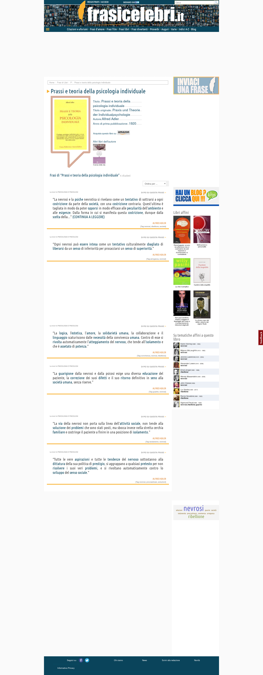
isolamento (153, 342)
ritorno (125, 378)
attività (125, 423)
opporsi (93, 208)
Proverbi (154, 29)
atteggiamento (99, 342)
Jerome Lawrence (188, 357)
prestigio (99, 464)
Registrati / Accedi (98, 2)
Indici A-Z (184, 29)
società (93, 204)
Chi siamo (118, 660)
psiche (79, 199)
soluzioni (161, 482)
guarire (156, 391)
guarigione (66, 373)
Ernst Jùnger (186, 370)
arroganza (155, 259)
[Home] (131, 13)
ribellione (155, 226)
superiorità (144, 248)
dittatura (59, 464)
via (60, 423)
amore (91, 333)
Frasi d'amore (97, 29)
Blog (193, 29)
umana (123, 333)
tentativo (131, 199)
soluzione (59, 428)
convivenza (145, 355)
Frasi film (112, 29)
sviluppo (58, 473)
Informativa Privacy (66, 667)
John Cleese (186, 383)
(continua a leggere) (88, 217)
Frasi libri (124, 29)
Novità (197, 660)
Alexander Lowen (188, 363)
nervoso (120, 342)
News (144, 660)
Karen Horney (186, 343)
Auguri (165, 29)
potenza (80, 346)
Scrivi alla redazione (171, 660)
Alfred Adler (110, 118)
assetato (65, 346)
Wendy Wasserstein (189, 376)
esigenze (64, 213)
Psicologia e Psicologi (68, 192)
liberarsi (58, 248)
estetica (77, 333)
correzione (77, 378)
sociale (135, 423)
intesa (93, 244)
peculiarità (134, 208)
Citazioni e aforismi (77, 29)
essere (84, 244)
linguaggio (60, 337)
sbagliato (153, 244)
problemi (77, 428)
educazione (150, 373)
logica (63, 333)
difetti (102, 378)
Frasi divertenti (140, 29)
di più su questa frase (153, 192)
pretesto (146, 464)
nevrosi (147, 226)
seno (154, 378)
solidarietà (110, 333)
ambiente (154, 208)
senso (76, 248)
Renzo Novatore (187, 396)
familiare (59, 432)
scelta (56, 217)
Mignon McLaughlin (189, 350)
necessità (99, 337)
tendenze (114, 459)
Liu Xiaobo (185, 389)
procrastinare (151, 482)
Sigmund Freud (187, 402)
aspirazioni (82, 459)
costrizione (60, 204)
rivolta (57, 342)
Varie (174, 29)
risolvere (58, 468)
